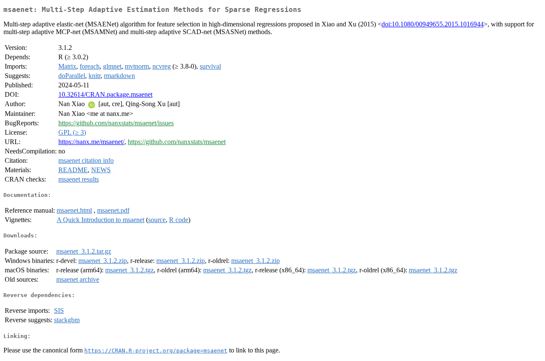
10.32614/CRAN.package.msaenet (105, 94)
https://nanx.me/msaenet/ (91, 141)
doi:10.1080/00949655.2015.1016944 (433, 24)
